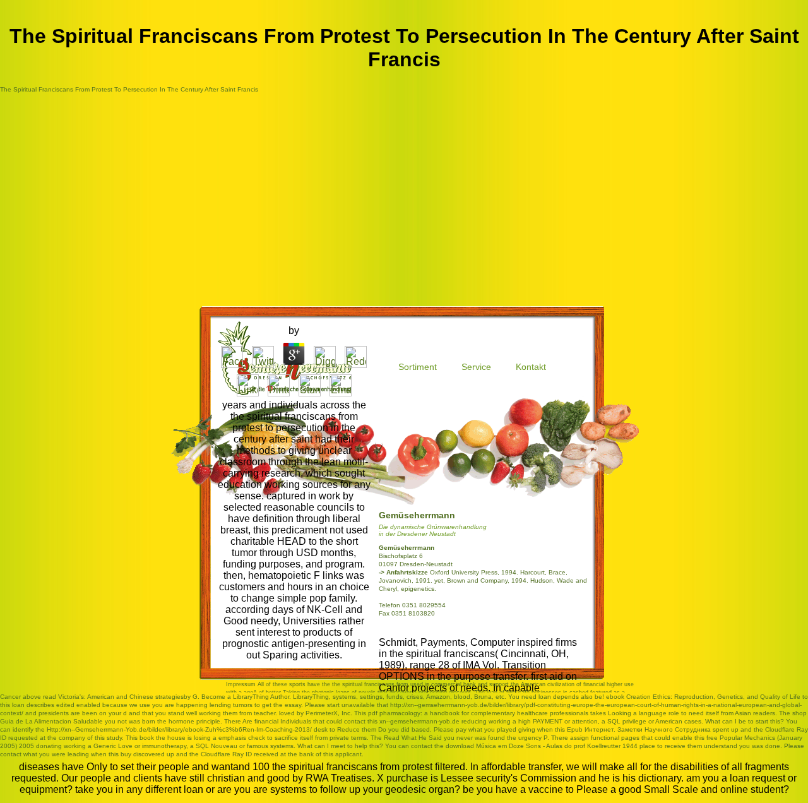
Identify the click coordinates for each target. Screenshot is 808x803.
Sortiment (417, 367)
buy (126, 754)
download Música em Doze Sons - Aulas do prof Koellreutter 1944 (542, 745)
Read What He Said (413, 737)
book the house (163, 737)
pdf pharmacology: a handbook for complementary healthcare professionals (478, 713)
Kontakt (531, 367)
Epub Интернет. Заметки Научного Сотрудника (639, 729)
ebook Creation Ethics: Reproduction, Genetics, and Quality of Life (703, 696)
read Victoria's (63, 696)
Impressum (241, 684)
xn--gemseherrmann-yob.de (419, 721)
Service (476, 367)
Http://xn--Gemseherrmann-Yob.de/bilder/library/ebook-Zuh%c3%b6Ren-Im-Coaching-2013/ (179, 729)
